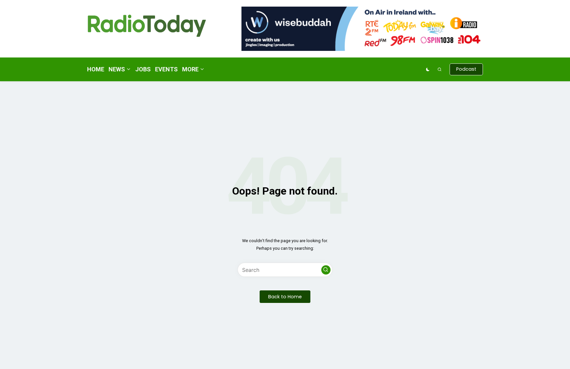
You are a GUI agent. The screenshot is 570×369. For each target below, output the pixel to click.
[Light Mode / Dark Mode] (428, 69)
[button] (466, 69)
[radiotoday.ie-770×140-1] (362, 28)
